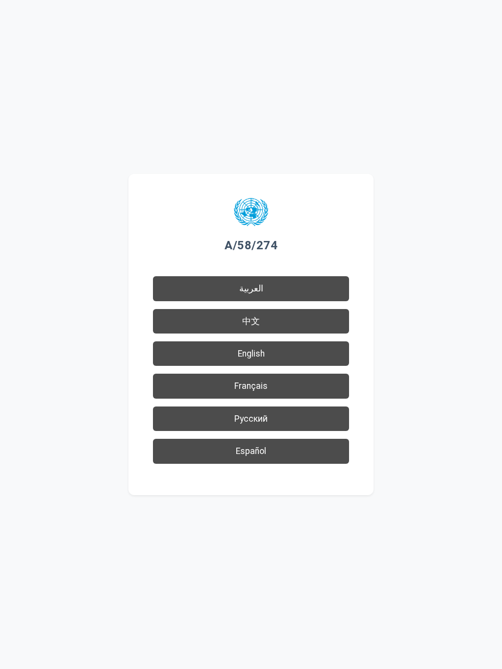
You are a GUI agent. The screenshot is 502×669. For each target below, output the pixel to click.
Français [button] (251, 386)
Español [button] (251, 451)
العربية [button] (251, 288)
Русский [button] (251, 419)
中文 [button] (251, 321)
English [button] (251, 353)
